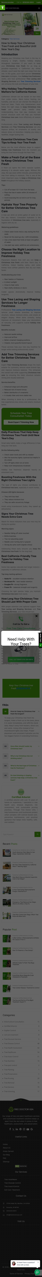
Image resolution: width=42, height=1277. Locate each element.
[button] (2, 7)
